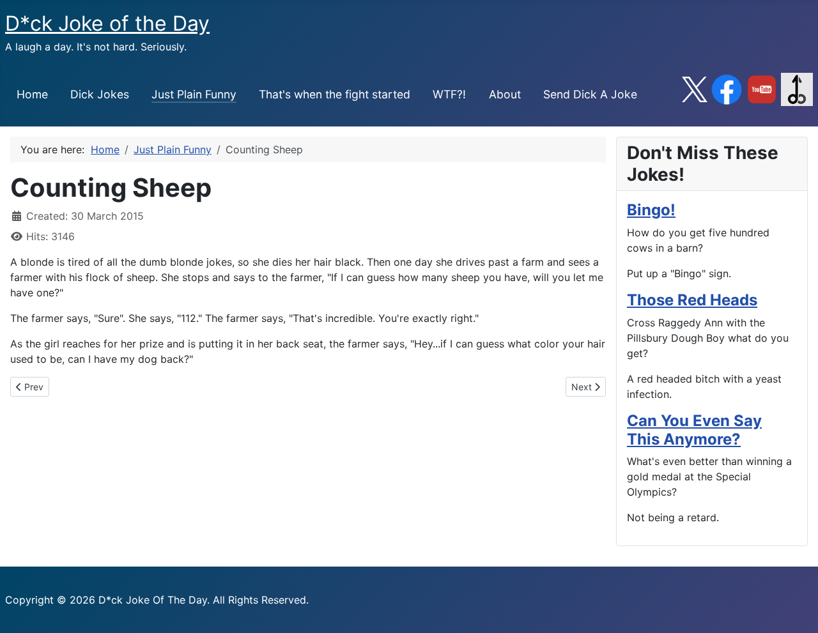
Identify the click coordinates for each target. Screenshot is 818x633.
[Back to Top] (795, 609)
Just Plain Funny (193, 94)
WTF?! (449, 94)
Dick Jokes (99, 94)
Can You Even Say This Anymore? (694, 429)
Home (32, 94)
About (505, 94)
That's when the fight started (334, 94)
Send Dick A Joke (590, 94)
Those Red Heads (692, 300)
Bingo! (651, 210)
